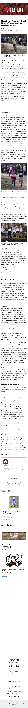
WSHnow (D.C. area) (14, 696)
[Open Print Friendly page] (19, 483)
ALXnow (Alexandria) (14, 686)
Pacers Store (14, 678)
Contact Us (14, 676)
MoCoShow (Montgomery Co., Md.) (14, 691)
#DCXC (14, 478)
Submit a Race (14, 671)
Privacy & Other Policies (14, 681)
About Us (14, 674)
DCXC (2, 17)
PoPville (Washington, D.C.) (14, 693)
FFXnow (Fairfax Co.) (14, 688)
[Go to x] (10, 666)
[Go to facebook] (14, 666)
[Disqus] (14, 600)
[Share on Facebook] (8, 483)
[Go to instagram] (17, 666)
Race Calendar (14, 669)
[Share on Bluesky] (16, 483)
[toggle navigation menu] (26, 1)
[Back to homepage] (4, 2)
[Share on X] (12, 483)
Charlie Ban (6, 28)
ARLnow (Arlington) (14, 684)
